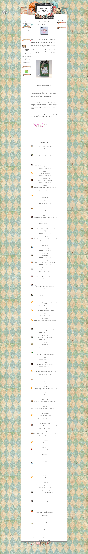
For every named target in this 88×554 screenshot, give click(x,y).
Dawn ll (47, 278)
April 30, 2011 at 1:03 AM (45, 496)
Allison (44, 342)
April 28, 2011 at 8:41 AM (45, 242)
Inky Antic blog (51, 45)
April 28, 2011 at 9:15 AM (45, 257)
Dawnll (44, 274)
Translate (27, 25)
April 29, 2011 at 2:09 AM (45, 444)
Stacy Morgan (44, 399)
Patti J (44, 185)
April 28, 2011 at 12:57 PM (45, 323)
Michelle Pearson (44, 300)
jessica (44, 226)
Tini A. (44, 144)
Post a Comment (44, 535)
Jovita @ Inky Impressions (44, 490)
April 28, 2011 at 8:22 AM (45, 223)
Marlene (44, 406)
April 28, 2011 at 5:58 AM (45, 168)
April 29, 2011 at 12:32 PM (45, 472)
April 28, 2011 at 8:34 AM (45, 233)
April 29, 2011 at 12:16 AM (45, 437)
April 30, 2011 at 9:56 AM (45, 505)
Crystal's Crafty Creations (43, 9)
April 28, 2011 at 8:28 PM (45, 396)
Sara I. (44, 327)
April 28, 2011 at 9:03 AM (45, 250)
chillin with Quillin (44, 206)
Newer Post (33, 537)
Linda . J (44, 163)
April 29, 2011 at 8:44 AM (45, 451)
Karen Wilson (44, 245)
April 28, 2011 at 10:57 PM (45, 420)
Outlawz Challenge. (50, 102)
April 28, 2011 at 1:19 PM (45, 339)
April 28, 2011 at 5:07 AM (45, 149)
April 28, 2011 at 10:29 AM (45, 271)
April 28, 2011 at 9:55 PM (45, 403)
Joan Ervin (44, 236)
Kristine (44, 431)
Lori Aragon (44, 386)
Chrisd (44, 362)
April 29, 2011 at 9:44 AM (45, 458)
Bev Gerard (44, 153)
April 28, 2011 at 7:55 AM (45, 190)
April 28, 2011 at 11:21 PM (45, 428)
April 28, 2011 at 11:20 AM (45, 289)
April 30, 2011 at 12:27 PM (45, 518)
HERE (51, 96)
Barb (44, 369)
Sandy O (44, 468)
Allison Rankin (44, 413)
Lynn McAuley (44, 335)
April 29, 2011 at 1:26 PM (45, 487)
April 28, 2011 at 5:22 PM (45, 366)
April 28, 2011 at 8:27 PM (45, 383)
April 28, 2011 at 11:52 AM (45, 296)
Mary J (44, 215)
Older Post (55, 537)
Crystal (27, 49)
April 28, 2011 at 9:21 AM (45, 264)
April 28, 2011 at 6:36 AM (45, 175)
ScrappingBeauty (44, 522)
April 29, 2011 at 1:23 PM (45, 479)
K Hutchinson (44, 260)
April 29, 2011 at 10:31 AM (45, 465)
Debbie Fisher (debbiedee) (44, 178)
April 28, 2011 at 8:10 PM (45, 374)
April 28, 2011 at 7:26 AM (45, 182)
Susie (44, 171)
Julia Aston (44, 377)
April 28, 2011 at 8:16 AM (45, 212)
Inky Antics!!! (41, 107)
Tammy (44, 283)
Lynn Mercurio (44, 318)
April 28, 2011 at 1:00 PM (45, 332)
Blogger (63, 20)
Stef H (44, 308)
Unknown (44, 194)
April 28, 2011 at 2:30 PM (45, 359)
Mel (44, 293)
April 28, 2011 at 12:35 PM (45, 315)
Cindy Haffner (44, 253)
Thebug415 (44, 267)
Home (44, 537)
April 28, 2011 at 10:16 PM (45, 410)
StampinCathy (44, 447)
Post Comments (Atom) (46, 540)
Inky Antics (38, 37)
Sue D (44, 475)
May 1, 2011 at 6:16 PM (45, 525)
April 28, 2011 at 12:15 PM (45, 305)
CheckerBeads (44, 499)
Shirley (44, 461)
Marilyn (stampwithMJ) (44, 423)
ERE (32, 108)
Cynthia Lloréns (44, 351)
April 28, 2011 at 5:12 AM (45, 159)
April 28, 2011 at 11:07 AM (45, 280)
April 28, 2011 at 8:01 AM (45, 203)
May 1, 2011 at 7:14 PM (45, 532)
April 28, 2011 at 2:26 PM (45, 347)
